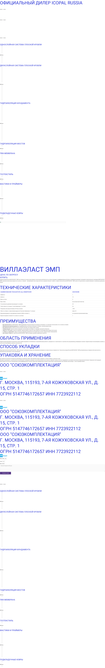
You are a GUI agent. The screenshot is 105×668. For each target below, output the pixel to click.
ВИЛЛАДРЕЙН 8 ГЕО (7, 108)
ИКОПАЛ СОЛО (6, 46)
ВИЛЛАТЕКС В (6, 67)
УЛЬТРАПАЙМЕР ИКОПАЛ (8, 195)
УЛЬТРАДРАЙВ (6, 52)
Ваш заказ (2, 463)
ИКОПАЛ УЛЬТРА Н (7, 78)
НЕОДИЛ (5, 112)
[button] (52, 55)
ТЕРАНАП (5, 113)
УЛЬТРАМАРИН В (6, 80)
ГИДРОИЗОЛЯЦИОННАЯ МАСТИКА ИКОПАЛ (12, 187)
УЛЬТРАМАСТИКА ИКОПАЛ (8, 194)
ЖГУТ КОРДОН (6, 120)
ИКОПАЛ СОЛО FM (7, 48)
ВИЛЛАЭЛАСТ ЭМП (7, 116)
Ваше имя (2, 458)
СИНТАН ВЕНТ (6, 49)
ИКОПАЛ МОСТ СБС (7, 145)
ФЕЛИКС (4, 215)
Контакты (2, 31)
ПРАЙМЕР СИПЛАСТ (7, 193)
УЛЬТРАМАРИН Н (6, 81)
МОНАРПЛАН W (6, 159)
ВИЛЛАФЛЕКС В (6, 71)
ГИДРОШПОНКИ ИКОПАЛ (8, 110)
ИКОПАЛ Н (5, 75)
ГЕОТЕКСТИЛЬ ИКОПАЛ (8, 176)
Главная (1, 28)
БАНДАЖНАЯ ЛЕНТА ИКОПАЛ (9, 119)
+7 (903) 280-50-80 (4, 12)
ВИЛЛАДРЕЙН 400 (7, 105)
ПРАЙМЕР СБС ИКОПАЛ (8, 191)
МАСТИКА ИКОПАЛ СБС (8, 186)
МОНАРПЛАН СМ (6, 158)
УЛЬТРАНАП (5, 115)
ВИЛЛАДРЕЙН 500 (7, 106)
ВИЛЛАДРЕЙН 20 (6, 109)
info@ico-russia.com (4, 6)
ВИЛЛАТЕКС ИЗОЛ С (7, 70)
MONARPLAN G (6, 155)
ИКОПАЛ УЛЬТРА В (7, 77)
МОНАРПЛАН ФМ (6, 161)
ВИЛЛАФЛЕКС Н (6, 73)
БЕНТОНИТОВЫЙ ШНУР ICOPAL (9, 117)
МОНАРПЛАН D (6, 156)
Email (1, 461)
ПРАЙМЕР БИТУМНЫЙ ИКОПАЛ (9, 190)
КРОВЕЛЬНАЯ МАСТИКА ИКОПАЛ (10, 188)
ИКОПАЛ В (5, 74)
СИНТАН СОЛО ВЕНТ (7, 50)
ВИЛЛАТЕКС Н (6, 68)
